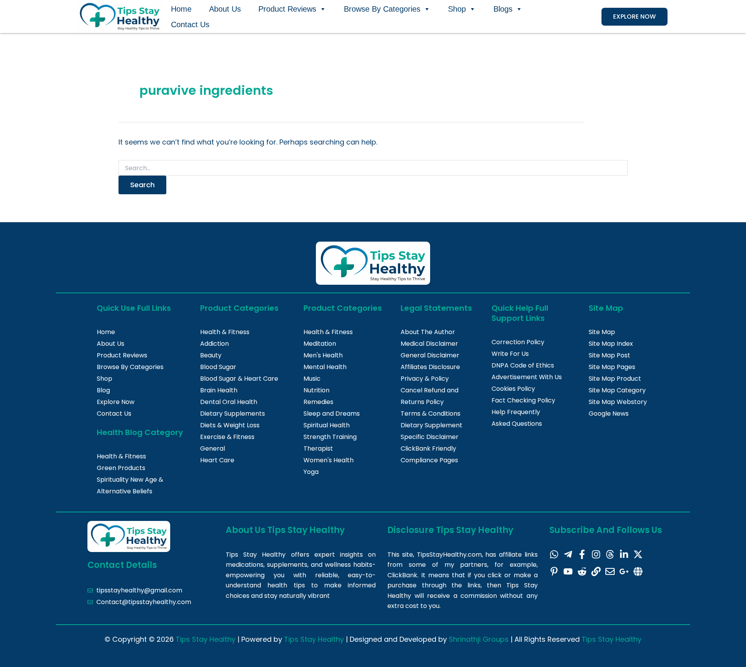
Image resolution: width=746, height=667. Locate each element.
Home (181, 9)
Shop (457, 9)
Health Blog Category (140, 432)
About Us (225, 9)
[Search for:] (373, 168)
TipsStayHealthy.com (449, 554)
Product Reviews (287, 9)
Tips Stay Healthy (205, 639)
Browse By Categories (382, 9)
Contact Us (190, 24)
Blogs (502, 9)
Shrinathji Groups (479, 639)
